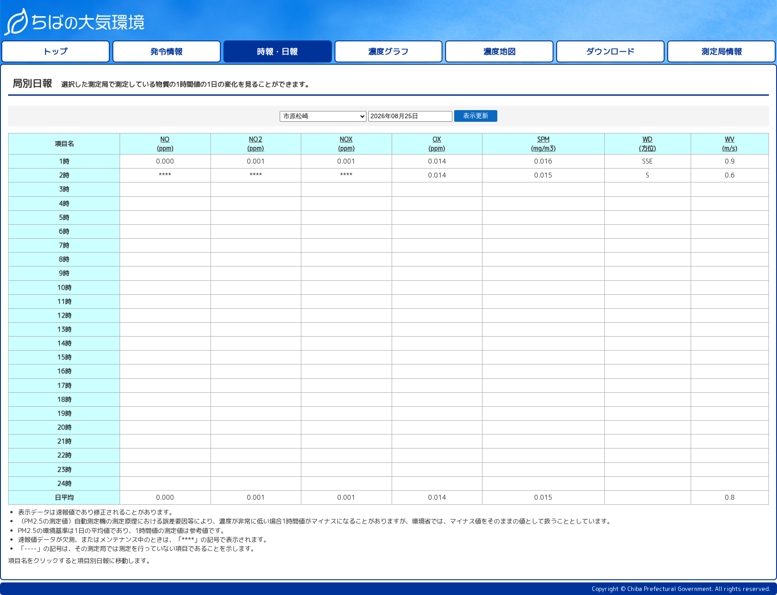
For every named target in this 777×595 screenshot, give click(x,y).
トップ (55, 51)
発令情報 (166, 51)
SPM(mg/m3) (543, 144)
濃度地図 (499, 51)
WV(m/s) (729, 144)
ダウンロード (610, 51)
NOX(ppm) (346, 144)
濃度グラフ (388, 51)
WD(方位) (647, 144)
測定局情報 (721, 51)
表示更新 (475, 115)
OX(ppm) (437, 144)
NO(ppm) (165, 144)
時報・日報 (277, 51)
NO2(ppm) (255, 144)
